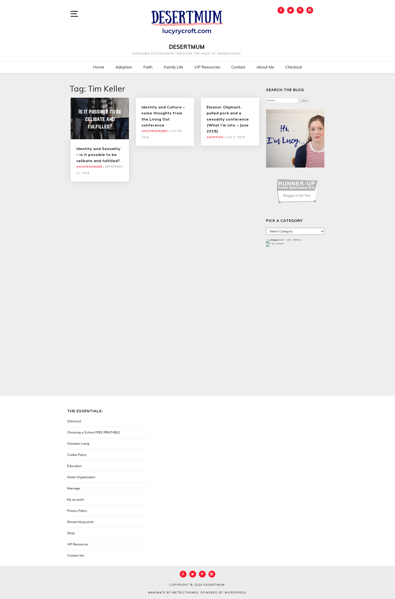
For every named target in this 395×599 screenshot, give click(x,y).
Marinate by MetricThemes (173, 592)
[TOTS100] (274, 244)
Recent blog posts (80, 522)
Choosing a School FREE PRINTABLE (93, 432)
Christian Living (78, 443)
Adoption (123, 67)
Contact (238, 67)
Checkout (293, 67)
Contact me (75, 555)
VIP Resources (207, 67)
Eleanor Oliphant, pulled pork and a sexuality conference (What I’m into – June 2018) (228, 119)
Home (98, 67)
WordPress (235, 592)
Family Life (173, 67)
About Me (265, 67)
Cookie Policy (76, 455)
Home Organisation (81, 477)
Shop (71, 533)
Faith (147, 67)
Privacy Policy (77, 511)
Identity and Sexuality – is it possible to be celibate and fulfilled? (98, 154)
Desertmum (187, 46)
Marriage (73, 488)
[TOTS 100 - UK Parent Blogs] (285, 241)
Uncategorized (89, 166)
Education (74, 466)
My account (75, 499)
